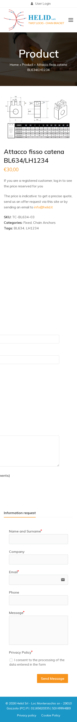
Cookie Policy (50, 715)
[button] (70, 20)
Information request (20, 513)
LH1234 (32, 228)
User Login (43, 4)
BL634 (19, 228)
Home (14, 65)
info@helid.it (43, 207)
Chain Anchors (44, 222)
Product (27, 65)
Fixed (27, 222)
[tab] (20, 512)
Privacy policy (26, 715)
